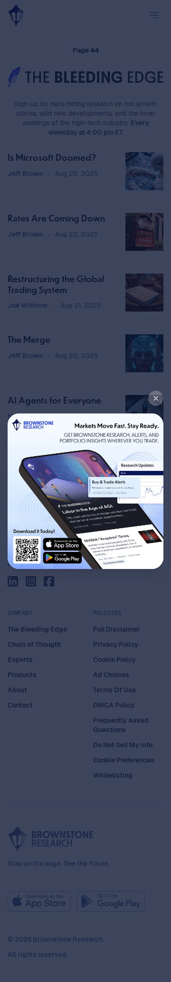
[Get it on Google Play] (64, 557)
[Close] (155, 398)
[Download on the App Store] (64, 543)
